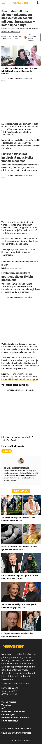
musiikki (7, 451)
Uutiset (11, 28)
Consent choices (21, 740)
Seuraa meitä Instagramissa (16, 733)
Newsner (4, 28)
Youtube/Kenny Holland (14, 268)
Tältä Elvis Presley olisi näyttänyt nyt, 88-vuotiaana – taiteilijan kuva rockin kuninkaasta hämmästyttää (19, 377)
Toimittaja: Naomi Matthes (10, 32)
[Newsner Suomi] (20, 2)
